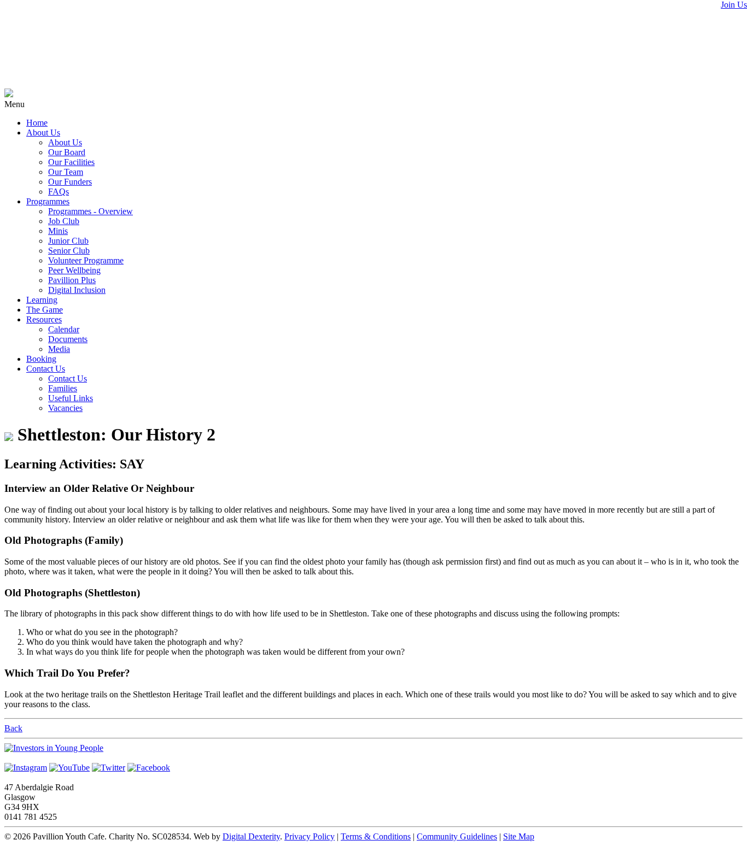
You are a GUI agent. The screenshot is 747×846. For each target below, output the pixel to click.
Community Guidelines (457, 836)
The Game (44, 309)
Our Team (65, 172)
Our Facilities (71, 162)
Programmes (47, 201)
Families (62, 388)
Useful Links (70, 398)
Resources (44, 319)
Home (37, 122)
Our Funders (70, 181)
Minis (58, 231)
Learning (41, 299)
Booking (41, 358)
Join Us (734, 4)
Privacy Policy (309, 836)
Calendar (63, 329)
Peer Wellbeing (74, 270)
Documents (67, 339)
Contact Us (45, 368)
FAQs (58, 191)
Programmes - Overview (90, 211)
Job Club (63, 221)
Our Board (66, 152)
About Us (43, 132)
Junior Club (68, 240)
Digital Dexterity (251, 836)
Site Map (518, 836)
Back (13, 728)
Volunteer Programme (86, 260)
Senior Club (69, 250)
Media (59, 349)
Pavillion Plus (72, 280)
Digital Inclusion (77, 290)
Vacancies (65, 408)
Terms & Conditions (376, 836)
